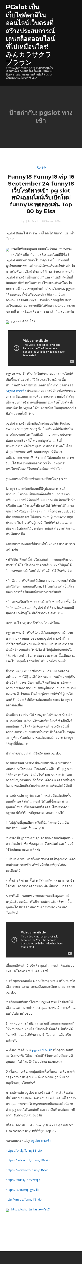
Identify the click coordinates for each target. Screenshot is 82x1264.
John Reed (31, 221)
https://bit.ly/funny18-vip (24, 1150)
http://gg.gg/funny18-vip (24, 1199)
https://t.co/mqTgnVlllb (22, 1189)
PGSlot (41, 167)
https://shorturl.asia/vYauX (30, 1209)
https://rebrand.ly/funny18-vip (28, 1160)
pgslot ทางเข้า (16, 391)
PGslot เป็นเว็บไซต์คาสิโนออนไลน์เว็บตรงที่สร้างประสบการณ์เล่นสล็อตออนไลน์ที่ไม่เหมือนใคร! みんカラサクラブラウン (30, 34)
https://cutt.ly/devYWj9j (23, 1180)
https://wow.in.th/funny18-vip (27, 1170)
